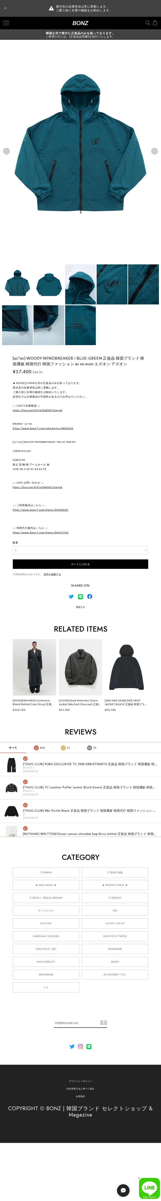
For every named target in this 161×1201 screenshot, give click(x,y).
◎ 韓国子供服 (115, 872)
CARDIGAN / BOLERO (46, 936)
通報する (80, 607)
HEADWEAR (115, 949)
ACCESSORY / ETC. (115, 974)
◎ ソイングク (46, 910)
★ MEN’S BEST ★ (45, 885)
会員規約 (80, 1096)
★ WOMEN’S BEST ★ (115, 885)
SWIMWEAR (46, 974)
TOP (115, 910)
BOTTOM (46, 923)
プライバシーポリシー (80, 1081)
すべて (13, 747)
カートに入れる (80, 564)
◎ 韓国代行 (115, 897)
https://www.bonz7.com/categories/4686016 (43, 428)
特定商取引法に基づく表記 (80, 1088)
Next (154, 151)
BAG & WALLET (46, 961)
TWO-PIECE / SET (46, 949)
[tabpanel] (80, 151)
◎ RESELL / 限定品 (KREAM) (46, 897)
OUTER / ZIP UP (114, 923)
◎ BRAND (46, 872)
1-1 (46, 987)
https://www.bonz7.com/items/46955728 (40, 532)
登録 (103, 1022)
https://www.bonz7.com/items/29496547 (40, 509)
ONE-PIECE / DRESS (115, 936)
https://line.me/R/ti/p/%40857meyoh (37, 410)
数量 (15, 542)
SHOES (115, 961)
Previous (6, 151)
